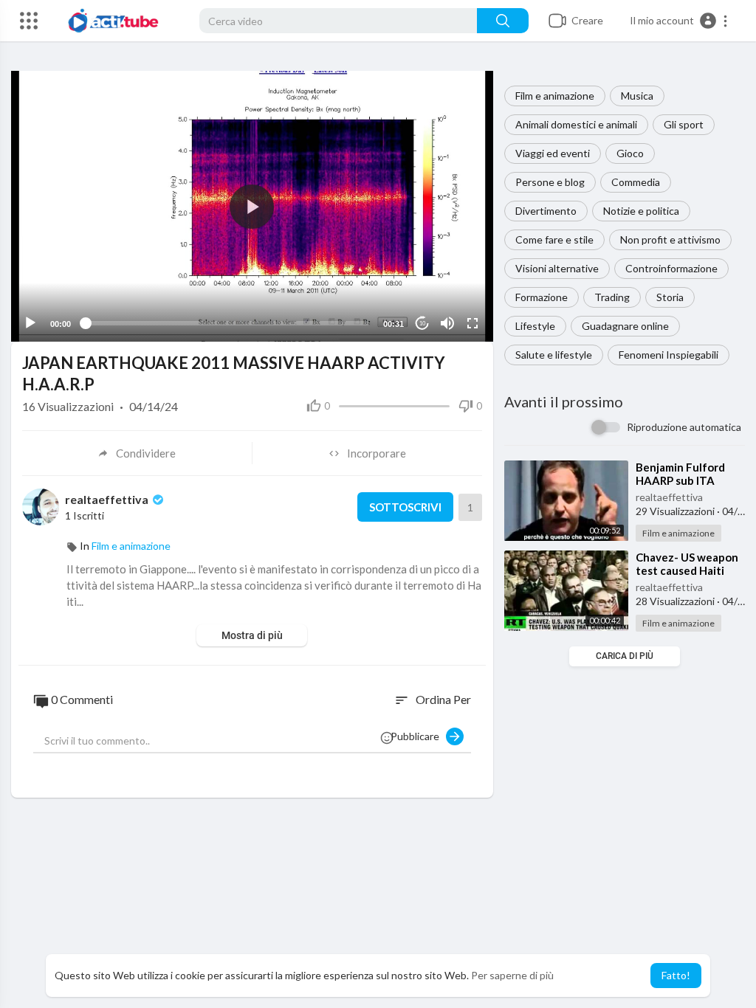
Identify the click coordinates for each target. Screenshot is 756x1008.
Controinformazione (671, 268)
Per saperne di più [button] (512, 975)
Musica (637, 95)
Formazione (541, 297)
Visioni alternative (557, 268)
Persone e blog (550, 182)
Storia (670, 297)
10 (422, 323)
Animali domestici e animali (576, 124)
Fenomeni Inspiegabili (668, 354)
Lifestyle (535, 326)
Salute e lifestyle (553, 354)
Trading (612, 297)
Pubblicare (418, 736)
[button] (679, 21)
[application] (252, 206)
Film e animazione (554, 95)
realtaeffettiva (669, 497)
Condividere (146, 453)
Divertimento (546, 210)
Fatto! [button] (676, 975)
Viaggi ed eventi (552, 153)
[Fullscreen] (472, 323)
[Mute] (447, 323)
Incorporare (376, 453)
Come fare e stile (554, 239)
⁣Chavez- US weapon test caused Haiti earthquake (687, 570)
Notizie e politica (641, 210)
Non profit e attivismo (670, 239)
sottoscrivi (405, 507)
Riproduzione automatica (684, 427)
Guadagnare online (625, 326)
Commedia (635, 182)
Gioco (630, 153)
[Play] (30, 323)
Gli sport (684, 124)
